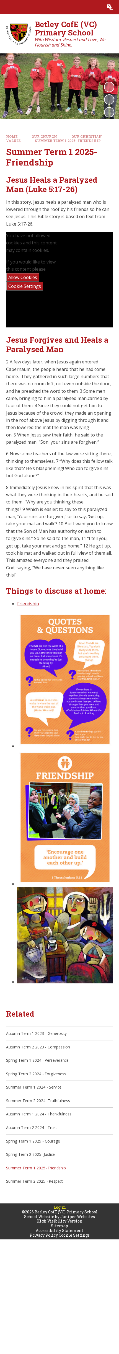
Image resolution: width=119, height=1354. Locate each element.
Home (11, 137)
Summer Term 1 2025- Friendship (68, 141)
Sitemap (59, 1225)
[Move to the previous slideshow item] (109, 99)
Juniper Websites (77, 1216)
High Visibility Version (59, 1221)
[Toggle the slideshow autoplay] (109, 87)
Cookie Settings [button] (74, 1235)
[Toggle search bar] (96, 7)
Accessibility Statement (59, 1230)
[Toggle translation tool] (110, 7)
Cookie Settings (24, 286)
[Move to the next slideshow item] (109, 112)
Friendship (28, 604)
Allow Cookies (22, 277)
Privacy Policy (44, 1235)
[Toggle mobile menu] (7, 7)
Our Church (44, 137)
